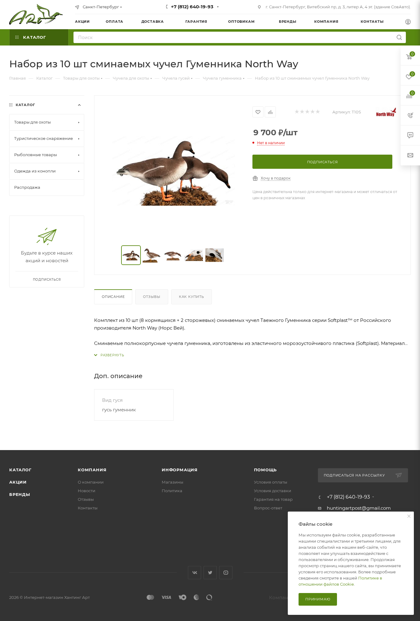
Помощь (265, 469)
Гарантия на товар (273, 499)
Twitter (210, 572)
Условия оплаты (270, 482)
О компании (91, 482)
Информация (180, 469)
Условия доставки (272, 490)
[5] (317, 112)
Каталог (20, 469)
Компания (92, 469)
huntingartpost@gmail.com (359, 508)
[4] (312, 112)
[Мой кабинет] (408, 22)
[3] (307, 112)
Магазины (172, 482)
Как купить (191, 297)
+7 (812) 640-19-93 (192, 7)
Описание (113, 297)
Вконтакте (194, 572)
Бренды (19, 494)
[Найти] (399, 37)
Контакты (87, 507)
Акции (18, 482)
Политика (172, 490)
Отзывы (151, 297)
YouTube (225, 572)
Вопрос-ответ (268, 507)
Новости (86, 490)
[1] (296, 112)
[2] (301, 112)
